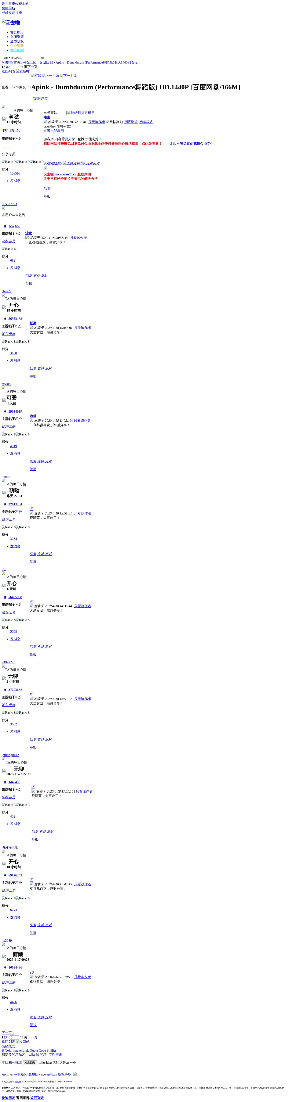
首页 (16, 32)
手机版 (19, 1074)
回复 (47, 188)
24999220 (8, 662)
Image (17, 1050)
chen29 (6, 291)
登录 (5, 12)
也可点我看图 (54, 131)
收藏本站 (22, 4)
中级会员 (8, 797)
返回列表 (8, 71)
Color (8, 1050)
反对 (44, 275)
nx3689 (7, 940)
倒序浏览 (131, 122)
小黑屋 (30, 1074)
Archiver (8, 1074)
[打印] (36, 76)
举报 (47, 196)
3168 (18, 318)
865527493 (9, 204)
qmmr (6, 476)
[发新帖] (23, 71)
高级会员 (8, 241)
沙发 (28, 233)
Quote (34, 1050)
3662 (18, 690)
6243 (18, 875)
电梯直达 (50, 113)
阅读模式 (146, 122)
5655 (11, 318)
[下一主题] (68, 76)
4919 (18, 411)
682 (17, 226)
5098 (18, 597)
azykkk (6, 384)
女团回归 (46, 62)
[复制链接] (40, 98)
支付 (210, 143)
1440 (11, 782)
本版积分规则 (12, 1062)
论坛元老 (8, 334)
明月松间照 (10, 847)
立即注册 (15, 12)
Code (42, 1050)
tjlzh (4, 569)
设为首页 (8, 4)
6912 (11, 875)
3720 (11, 690)
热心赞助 (17, 45)
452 (17, 782)
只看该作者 (96, 122)
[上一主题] (50, 76)
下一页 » (8, 1033)
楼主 (47, 117)
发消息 (15, 181)
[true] (42, 58)
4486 (18, 967)
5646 (11, 597)
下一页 (32, 67)
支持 (37, 275)
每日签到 (17, 50)
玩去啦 (7, 62)
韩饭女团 (30, 62)
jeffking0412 (10, 755)
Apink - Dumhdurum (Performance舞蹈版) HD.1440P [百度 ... (98, 62)
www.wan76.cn (66, 174)
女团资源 (17, 37)
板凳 (33, 323)
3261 (11, 504)
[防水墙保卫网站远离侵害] (75, 1074)
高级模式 (8, 1046)
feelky (6, 103)
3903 (11, 411)
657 (11, 226)
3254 (18, 504)
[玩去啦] (11, 22)
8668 (11, 967)
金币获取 (17, 41)
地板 (33, 416)
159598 (15, 173)
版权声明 (65, 1074)
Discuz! (18, 1081)
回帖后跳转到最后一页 (59, 1062)
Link (25, 1050)
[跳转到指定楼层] (81, 113)
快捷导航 (8, 8)
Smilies (51, 1050)
